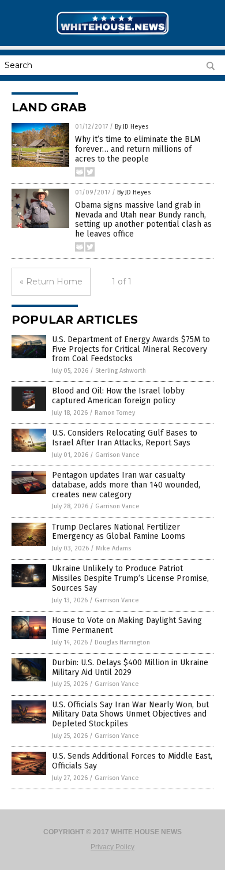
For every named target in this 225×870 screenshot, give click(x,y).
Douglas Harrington (122, 642)
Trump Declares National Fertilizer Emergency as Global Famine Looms (118, 532)
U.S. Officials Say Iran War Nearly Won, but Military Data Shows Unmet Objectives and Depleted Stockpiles (130, 714)
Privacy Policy (112, 847)
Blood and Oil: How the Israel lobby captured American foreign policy (118, 396)
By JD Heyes (131, 126)
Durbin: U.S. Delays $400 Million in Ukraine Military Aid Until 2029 (130, 667)
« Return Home (51, 281)
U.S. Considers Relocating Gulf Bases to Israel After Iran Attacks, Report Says (124, 438)
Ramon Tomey (115, 413)
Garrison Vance (117, 455)
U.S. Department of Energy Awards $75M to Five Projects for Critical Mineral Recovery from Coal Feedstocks (131, 349)
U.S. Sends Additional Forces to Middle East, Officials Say (132, 761)
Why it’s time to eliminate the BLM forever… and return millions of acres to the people (137, 149)
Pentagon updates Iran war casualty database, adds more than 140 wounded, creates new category (126, 485)
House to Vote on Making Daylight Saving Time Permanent (127, 625)
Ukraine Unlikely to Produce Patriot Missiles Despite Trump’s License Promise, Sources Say (130, 578)
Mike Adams (113, 548)
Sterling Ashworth (120, 370)
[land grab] (112, 35)
